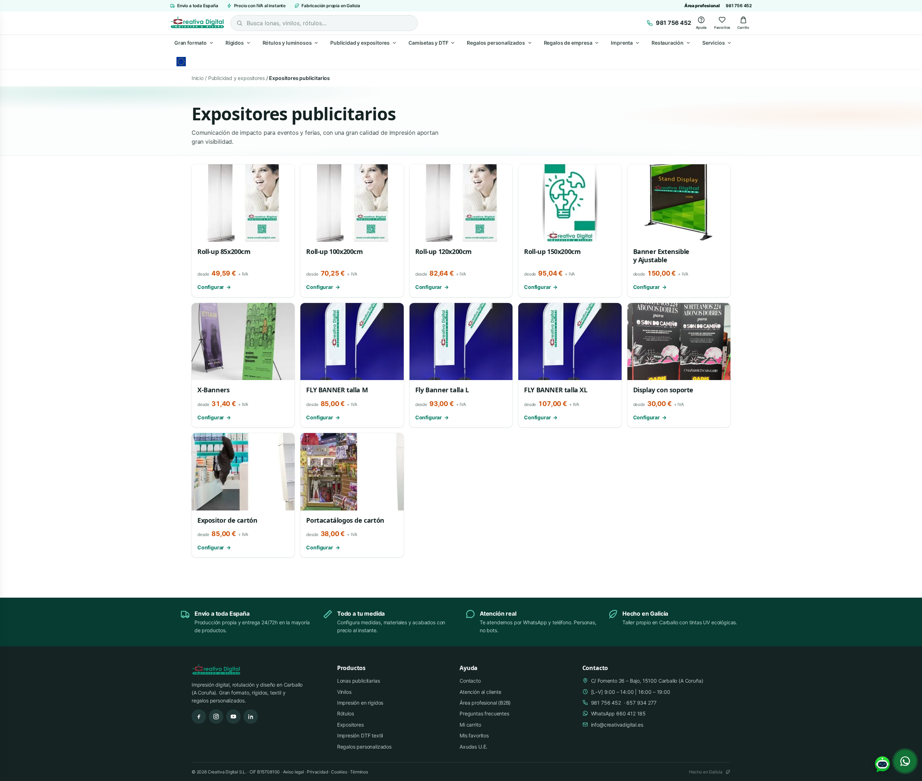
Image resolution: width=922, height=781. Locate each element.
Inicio (197, 78)
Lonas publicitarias (358, 681)
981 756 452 (739, 5)
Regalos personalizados (496, 43)
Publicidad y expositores (360, 43)
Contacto (470, 681)
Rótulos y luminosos (287, 43)
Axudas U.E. (473, 747)
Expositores (350, 725)
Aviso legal (293, 772)
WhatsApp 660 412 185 (618, 713)
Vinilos (344, 692)
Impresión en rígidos (360, 703)
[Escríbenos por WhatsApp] (905, 761)
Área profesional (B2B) (485, 703)
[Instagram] (216, 716)
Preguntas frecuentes (484, 713)
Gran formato (190, 43)
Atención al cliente (480, 692)
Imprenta (622, 43)
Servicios (713, 43)
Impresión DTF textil (360, 735)
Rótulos (345, 713)
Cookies (339, 772)
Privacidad (317, 772)
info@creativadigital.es (617, 725)
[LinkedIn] (250, 716)
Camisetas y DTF (428, 43)
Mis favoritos (474, 735)
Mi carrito (470, 725)
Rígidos (234, 43)
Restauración (668, 43)
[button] (882, 764)
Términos (359, 772)
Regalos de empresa (568, 43)
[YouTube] (233, 716)
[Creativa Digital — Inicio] (197, 23)
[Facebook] (199, 716)
